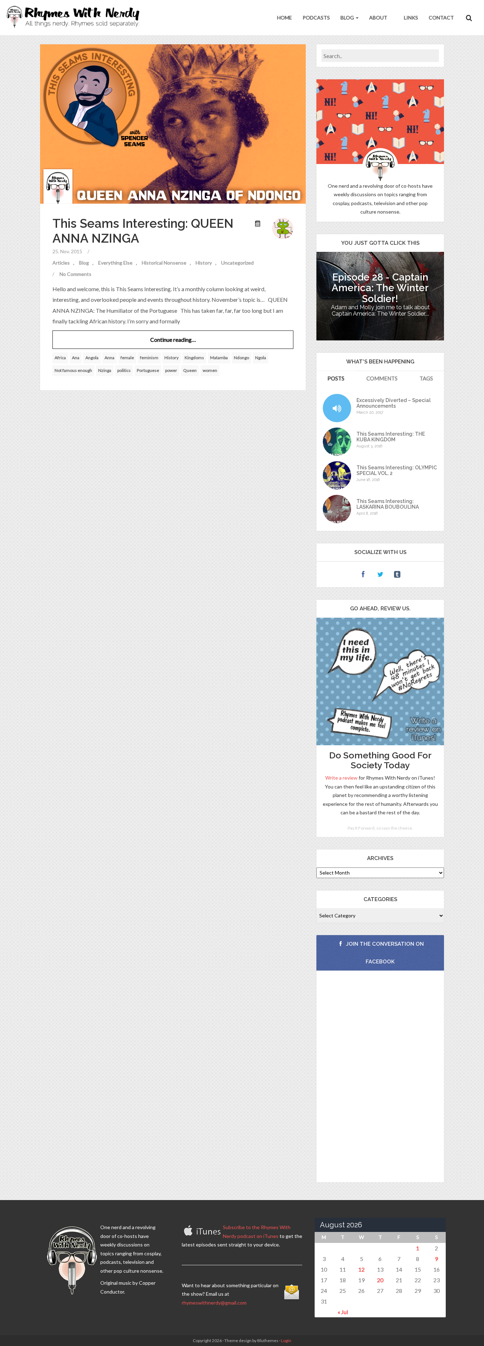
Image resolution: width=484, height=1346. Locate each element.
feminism (149, 357)
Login (286, 1340)
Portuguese (148, 370)
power (171, 370)
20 (380, 1280)
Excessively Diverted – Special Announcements (393, 403)
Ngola (260, 357)
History (204, 263)
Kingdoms (194, 357)
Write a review (341, 778)
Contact (441, 18)
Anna (109, 357)
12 (361, 1269)
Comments (382, 378)
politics (124, 370)
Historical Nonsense (164, 263)
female (127, 357)
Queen (190, 370)
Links (410, 18)
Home (284, 18)
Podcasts (316, 18)
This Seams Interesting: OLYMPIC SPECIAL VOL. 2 (396, 470)
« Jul (343, 1311)
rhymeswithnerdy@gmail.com (214, 1303)
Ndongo (241, 357)
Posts (335, 378)
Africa (60, 357)
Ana (75, 357)
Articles (61, 263)
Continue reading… (173, 339)
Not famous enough (73, 370)
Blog (348, 18)
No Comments (75, 274)
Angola (92, 357)
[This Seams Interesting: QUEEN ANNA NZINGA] (173, 123)
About (378, 18)
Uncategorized (237, 263)
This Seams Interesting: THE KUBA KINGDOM (390, 436)
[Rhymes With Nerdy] (75, 17)
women (210, 370)
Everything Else (115, 263)
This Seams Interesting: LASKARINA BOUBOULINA (387, 504)
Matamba (219, 357)
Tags (426, 378)
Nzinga (104, 370)
